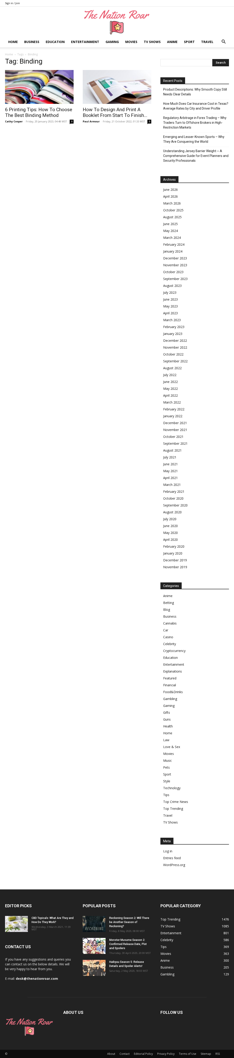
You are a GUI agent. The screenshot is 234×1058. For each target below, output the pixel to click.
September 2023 (175, 279)
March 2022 (172, 402)
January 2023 (172, 333)
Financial (169, 685)
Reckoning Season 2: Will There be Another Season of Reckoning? (129, 922)
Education (55, 42)
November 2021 (175, 430)
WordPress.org (174, 865)
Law (166, 740)
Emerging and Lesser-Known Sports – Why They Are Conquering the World (193, 139)
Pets (166, 767)
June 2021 (170, 464)
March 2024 (172, 237)
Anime (172, 42)
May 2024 (170, 231)
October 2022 (173, 354)
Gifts (166, 712)
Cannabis (170, 623)
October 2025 (173, 210)
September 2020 (175, 505)
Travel (207, 42)
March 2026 (172, 203)
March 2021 (172, 484)
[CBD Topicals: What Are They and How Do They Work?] (16, 924)
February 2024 (173, 244)
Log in (167, 851)
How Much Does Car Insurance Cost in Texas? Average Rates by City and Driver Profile (195, 106)
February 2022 (173, 409)
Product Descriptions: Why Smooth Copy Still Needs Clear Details (195, 92)
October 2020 (173, 498)
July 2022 (169, 375)
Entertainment (85, 42)
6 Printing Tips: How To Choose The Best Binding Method (38, 112)
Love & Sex (171, 747)
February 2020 (173, 546)
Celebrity (169, 644)
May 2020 (170, 532)
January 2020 (172, 553)
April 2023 (170, 313)
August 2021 (172, 450)
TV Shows (152, 42)
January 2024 (172, 251)
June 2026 (170, 189)
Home (13, 42)
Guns (167, 719)
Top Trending (173, 808)
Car (165, 630)
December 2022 (175, 340)
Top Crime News (175, 802)
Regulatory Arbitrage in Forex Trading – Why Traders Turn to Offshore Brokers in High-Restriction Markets (194, 122)
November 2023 (175, 265)
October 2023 (173, 272)
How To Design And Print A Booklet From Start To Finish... (115, 112)
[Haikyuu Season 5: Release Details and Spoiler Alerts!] (94, 968)
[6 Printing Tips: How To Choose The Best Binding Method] (39, 87)
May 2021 (170, 471)
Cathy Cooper (14, 121)
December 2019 (175, 560)
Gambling (170, 699)
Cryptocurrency (174, 651)
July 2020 (169, 519)
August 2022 (172, 368)
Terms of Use (187, 1054)
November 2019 (175, 567)
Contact (125, 1054)
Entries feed (172, 858)
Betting (168, 602)
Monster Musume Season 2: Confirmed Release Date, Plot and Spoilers (128, 944)
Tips (166, 795)
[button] (223, 42)
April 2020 (170, 539)
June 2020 (170, 526)
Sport (189, 42)
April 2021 (170, 478)
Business (31, 42)
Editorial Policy (143, 1054)
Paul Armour (91, 121)
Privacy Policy (166, 1054)
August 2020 (172, 512)
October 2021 (173, 436)
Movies (131, 42)
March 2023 (172, 320)
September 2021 (175, 443)
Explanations (172, 671)
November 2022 (175, 347)
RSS (217, 1054)
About (111, 1054)
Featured (169, 678)
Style (166, 781)
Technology (172, 788)
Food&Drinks (173, 692)
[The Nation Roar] (117, 22)
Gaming (112, 42)
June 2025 (170, 224)
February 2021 (173, 491)
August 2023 (172, 285)
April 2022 (170, 395)
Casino (168, 637)
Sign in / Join (12, 3)
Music (167, 760)
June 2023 (170, 299)
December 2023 (175, 258)
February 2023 (173, 327)
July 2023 (169, 292)
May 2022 (170, 388)
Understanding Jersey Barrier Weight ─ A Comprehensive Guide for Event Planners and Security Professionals (196, 155)
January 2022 (172, 416)
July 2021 (169, 457)
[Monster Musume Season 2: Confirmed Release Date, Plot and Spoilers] (94, 946)
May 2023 (170, 306)
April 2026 (170, 196)
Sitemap (206, 1054)
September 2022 (175, 361)
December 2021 (175, 423)
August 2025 (172, 217)
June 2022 (170, 382)
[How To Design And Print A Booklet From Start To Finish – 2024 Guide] (117, 87)
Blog (166, 609)
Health (168, 726)
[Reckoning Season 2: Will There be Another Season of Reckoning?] (94, 924)
